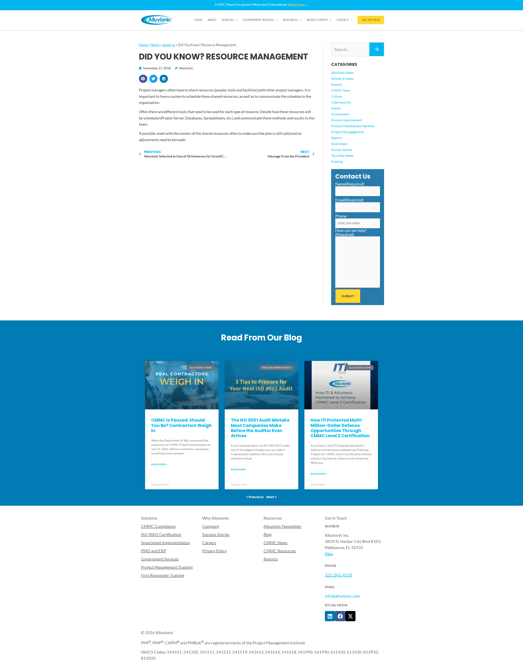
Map (329, 553)
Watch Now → (298, 4)
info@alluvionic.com (342, 595)
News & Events (317, 19)
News (155, 45)
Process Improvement (346, 120)
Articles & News (342, 78)
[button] (143, 79)
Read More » (159, 464)
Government (340, 114)
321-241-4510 (338, 574)
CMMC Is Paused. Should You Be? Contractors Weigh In (181, 425)
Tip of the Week (342, 155)
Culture (336, 96)
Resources (290, 19)
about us (168, 45)
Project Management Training (167, 567)
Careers (209, 542)
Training (337, 161)
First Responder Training (162, 575)
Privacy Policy (214, 550)
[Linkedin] (330, 616)
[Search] (376, 49)
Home (198, 19)
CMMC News (340, 90)
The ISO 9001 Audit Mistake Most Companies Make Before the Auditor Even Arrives (260, 428)
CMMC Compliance (158, 526)
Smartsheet (339, 144)
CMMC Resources (280, 550)
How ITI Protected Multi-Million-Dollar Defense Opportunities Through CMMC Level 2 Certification (340, 428)
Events (336, 108)
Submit (348, 296)
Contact (342, 19)
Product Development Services (352, 126)
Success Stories (341, 150)
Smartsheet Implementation (165, 542)
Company (210, 526)
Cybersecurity (341, 102)
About (212, 19)
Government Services (258, 19)
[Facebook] (340, 616)
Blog (268, 534)
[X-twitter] (350, 616)
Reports (336, 138)
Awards (336, 84)
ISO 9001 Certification (161, 534)
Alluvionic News (342, 72)
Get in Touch (336, 518)
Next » (271, 497)
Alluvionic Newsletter (283, 526)
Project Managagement (347, 132)
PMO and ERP (153, 550)
